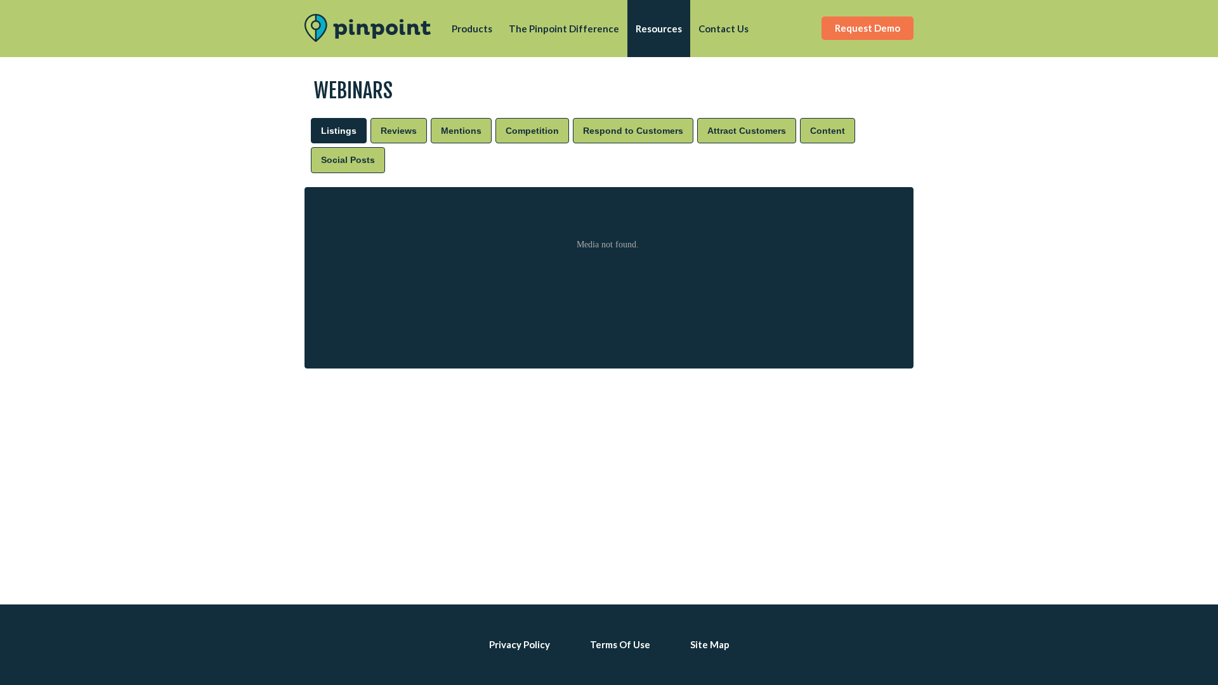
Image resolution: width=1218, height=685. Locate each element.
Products (472, 28)
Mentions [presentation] (461, 131)
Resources (659, 28)
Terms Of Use (620, 644)
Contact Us (723, 28)
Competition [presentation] (532, 131)
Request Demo (867, 28)
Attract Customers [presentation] (746, 131)
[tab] (339, 130)
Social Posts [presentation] (348, 160)
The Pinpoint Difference (564, 28)
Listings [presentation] (339, 131)
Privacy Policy (519, 644)
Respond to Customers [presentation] (633, 131)
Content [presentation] (827, 131)
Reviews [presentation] (399, 131)
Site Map (710, 644)
